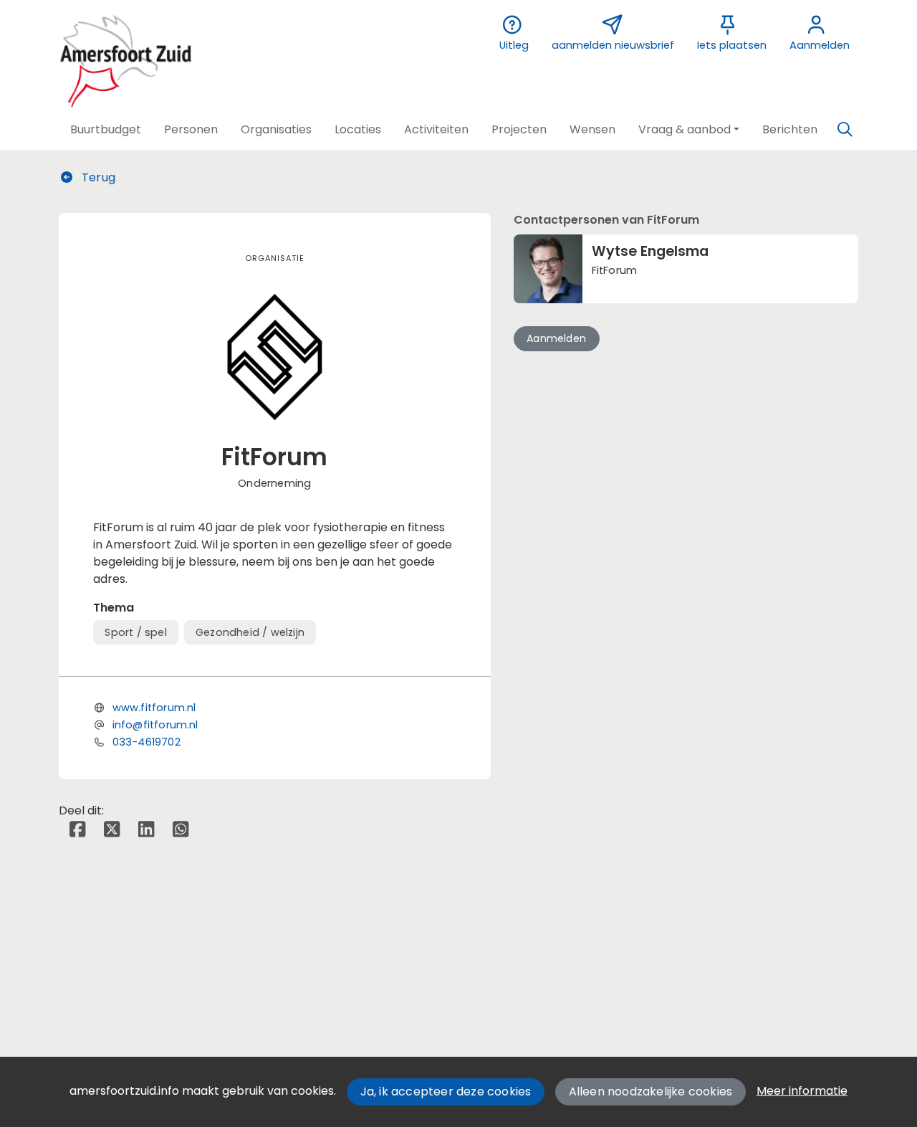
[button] (106, 129)
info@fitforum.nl (155, 725)
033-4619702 (146, 742)
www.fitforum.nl (154, 707)
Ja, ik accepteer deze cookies (446, 1091)
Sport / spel (135, 632)
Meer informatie (802, 1091)
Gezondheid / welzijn (250, 632)
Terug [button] (97, 177)
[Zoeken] (844, 129)
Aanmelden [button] (556, 338)
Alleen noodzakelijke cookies (651, 1091)
